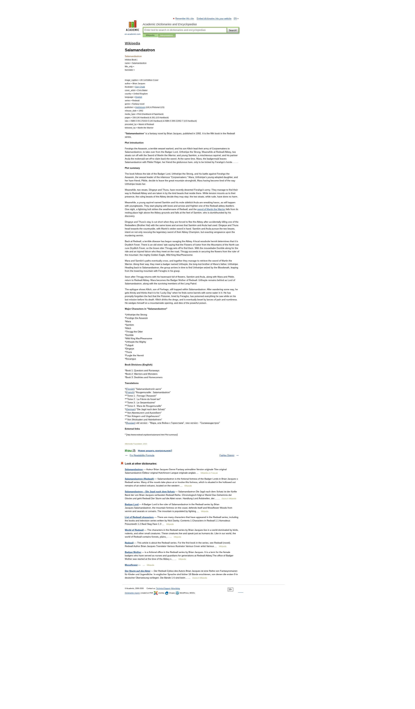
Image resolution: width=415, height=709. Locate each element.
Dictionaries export (132, 593)
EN (235, 18)
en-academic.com (132, 34)
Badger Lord (132, 504)
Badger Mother (133, 552)
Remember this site (185, 18)
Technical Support (163, 588)
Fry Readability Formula (142, 455)
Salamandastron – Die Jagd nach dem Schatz (150, 491)
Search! (233, 30)
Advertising (175, 588)
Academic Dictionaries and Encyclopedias (170, 24)
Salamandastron (134, 469)
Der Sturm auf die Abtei (137, 571)
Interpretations (166, 35)
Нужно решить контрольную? (155, 450)
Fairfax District (226, 455)
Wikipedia (150, 35)
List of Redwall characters (139, 517)
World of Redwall (134, 530)
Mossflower (131, 565)
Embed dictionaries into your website (214, 18)
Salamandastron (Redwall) (139, 478)
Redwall (129, 542)
